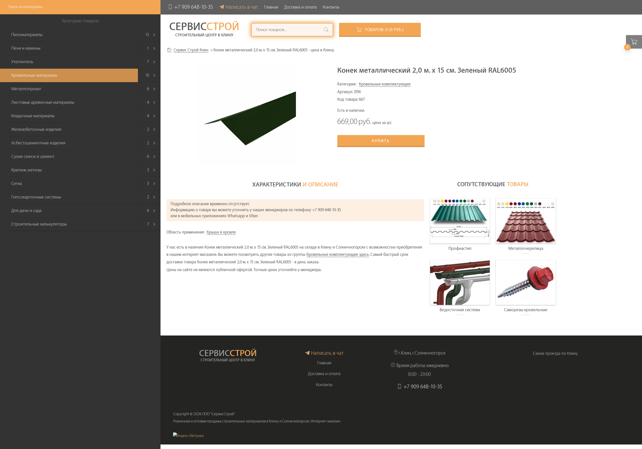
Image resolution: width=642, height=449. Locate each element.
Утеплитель (22, 61)
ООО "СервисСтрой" (218, 414)
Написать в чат (241, 7)
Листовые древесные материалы (42, 102)
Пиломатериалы (26, 34)
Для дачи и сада (26, 210)
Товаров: (384, 29)
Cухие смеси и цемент (32, 156)
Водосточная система (460, 309)
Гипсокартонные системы (36, 197)
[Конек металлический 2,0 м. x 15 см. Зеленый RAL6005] (246, 115)
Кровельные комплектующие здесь (337, 254)
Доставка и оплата (300, 7)
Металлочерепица (525, 248)
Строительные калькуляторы (39, 224)
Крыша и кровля (221, 232)
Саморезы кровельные (525, 309)
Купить (381, 141)
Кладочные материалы (32, 116)
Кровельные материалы (34, 75)
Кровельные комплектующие (385, 84)
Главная (271, 7)
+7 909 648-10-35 (193, 7)
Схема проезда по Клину (555, 353)
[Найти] (326, 30)
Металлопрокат (26, 88)
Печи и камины (25, 48)
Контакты (331, 7)
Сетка (16, 183)
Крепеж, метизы (26, 170)
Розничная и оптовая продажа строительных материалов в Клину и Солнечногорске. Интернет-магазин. (257, 421)
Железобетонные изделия (36, 129)
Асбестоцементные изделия (38, 143)
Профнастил (459, 248)
